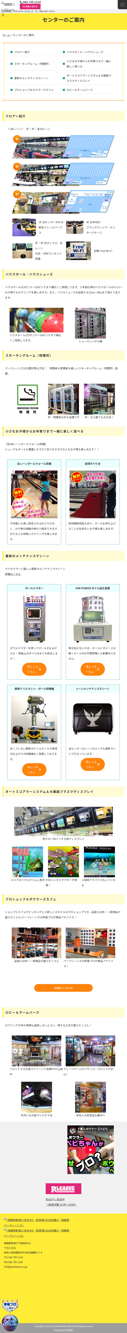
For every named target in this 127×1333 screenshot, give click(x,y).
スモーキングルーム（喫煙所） (32, 64)
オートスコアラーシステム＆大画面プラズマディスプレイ (89, 78)
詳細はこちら (13, 574)
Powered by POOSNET (63, 1330)
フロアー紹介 (22, 52)
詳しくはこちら (32, 669)
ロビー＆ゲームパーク (80, 90)
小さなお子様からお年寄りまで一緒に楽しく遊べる (89, 63)
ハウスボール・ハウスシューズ (85, 52)
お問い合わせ (31, 6)
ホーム (6, 35)
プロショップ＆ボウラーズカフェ (34, 90)
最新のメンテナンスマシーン (31, 78)
